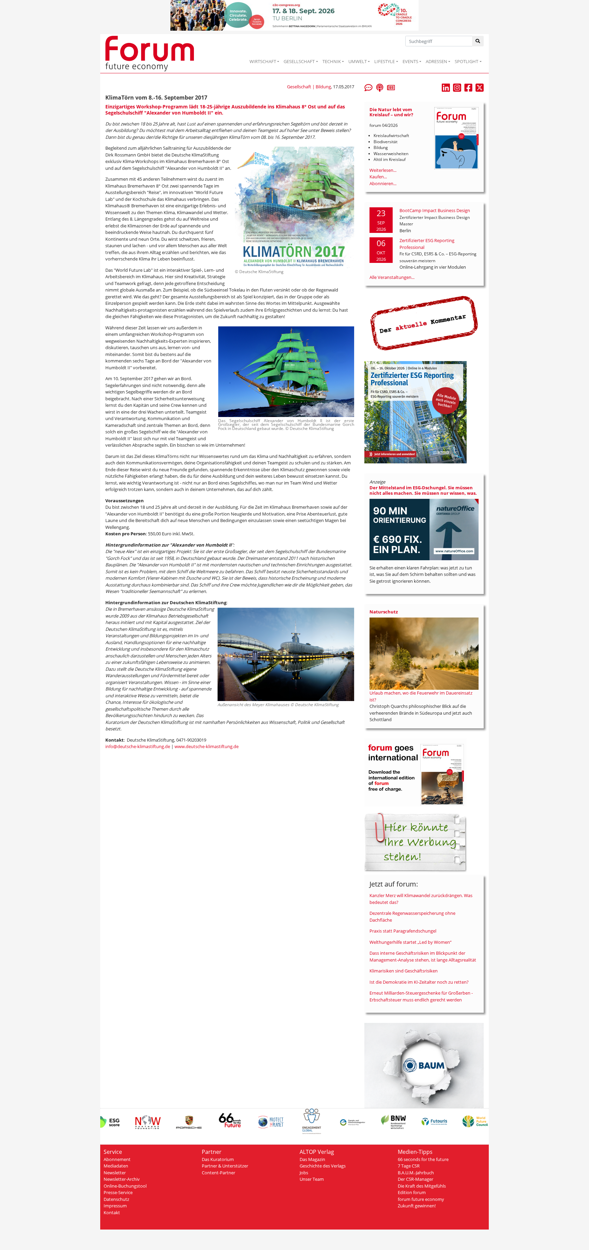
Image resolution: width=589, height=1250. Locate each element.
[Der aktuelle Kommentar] (424, 323)
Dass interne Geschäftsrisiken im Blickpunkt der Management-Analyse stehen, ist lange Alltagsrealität (422, 956)
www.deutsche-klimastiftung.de (207, 746)
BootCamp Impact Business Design (434, 210)
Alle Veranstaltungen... (391, 277)
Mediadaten (116, 1166)
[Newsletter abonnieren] (391, 87)
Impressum (115, 1206)
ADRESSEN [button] (436, 61)
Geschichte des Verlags (323, 1166)
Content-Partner (218, 1173)
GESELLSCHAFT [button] (299, 61)
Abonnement (117, 1159)
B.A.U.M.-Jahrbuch (416, 1173)
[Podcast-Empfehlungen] (380, 87)
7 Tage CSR (409, 1166)
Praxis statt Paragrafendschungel (402, 931)
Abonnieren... (382, 183)
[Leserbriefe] (368, 87)
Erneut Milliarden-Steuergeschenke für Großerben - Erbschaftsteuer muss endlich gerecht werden (421, 996)
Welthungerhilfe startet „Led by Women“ (410, 942)
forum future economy (421, 1199)
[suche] (478, 41)
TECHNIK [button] (331, 61)
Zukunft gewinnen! (417, 1206)
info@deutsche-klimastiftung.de (137, 746)
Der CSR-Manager (415, 1179)
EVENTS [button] (410, 61)
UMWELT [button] (357, 61)
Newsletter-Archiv (122, 1179)
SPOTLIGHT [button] (466, 61)
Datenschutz (116, 1199)
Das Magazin (312, 1159)
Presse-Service (118, 1192)
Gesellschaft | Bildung (309, 87)
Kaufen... (378, 177)
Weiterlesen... (382, 170)
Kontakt (112, 1212)
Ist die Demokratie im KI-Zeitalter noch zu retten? (419, 982)
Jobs (304, 1173)
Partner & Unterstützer (225, 1166)
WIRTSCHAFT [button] (263, 61)
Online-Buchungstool (125, 1186)
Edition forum (412, 1192)
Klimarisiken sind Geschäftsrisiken (403, 971)
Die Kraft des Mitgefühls (422, 1186)
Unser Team (312, 1179)
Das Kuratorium (218, 1159)
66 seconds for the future (423, 1159)
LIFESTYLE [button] (384, 61)
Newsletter (115, 1173)
